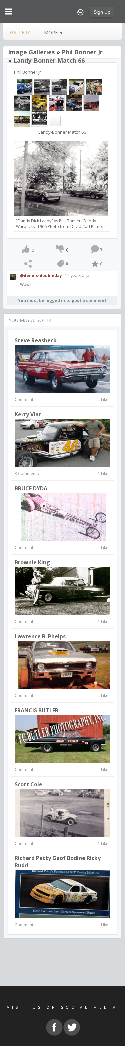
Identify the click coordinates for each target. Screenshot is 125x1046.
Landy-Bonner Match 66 (49, 60)
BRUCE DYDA (31, 488)
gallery (20, 32)
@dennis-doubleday (41, 275)
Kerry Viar (28, 414)
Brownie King (32, 562)
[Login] (80, 12)
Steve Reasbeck (36, 340)
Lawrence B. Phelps (40, 636)
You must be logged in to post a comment (62, 300)
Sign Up (102, 12)
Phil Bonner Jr (82, 52)
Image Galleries (31, 52)
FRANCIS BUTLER (36, 710)
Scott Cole (28, 784)
